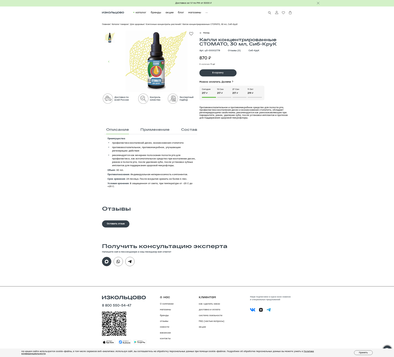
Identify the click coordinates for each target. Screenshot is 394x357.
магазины (165, 310)
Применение (155, 129)
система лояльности (210, 315)
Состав (189, 129)
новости (164, 327)
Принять (363, 353)
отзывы (164, 321)
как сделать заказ (209, 304)
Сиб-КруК (253, 51)
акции (202, 327)
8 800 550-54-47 (116, 305)
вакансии (165, 333)
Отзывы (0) (234, 51)
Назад (206, 33)
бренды (164, 315)
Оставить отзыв (116, 224)
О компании (167, 304)
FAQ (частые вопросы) (211, 321)
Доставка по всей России (121, 98)
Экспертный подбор (186, 98)
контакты (165, 339)
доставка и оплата (209, 310)
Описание (117, 129)
